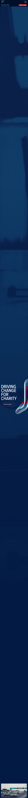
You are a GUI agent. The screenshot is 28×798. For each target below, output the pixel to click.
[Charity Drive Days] (3, 2)
